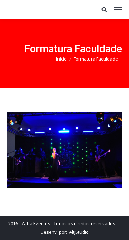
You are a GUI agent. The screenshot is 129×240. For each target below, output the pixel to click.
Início (61, 59)
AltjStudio (79, 232)
